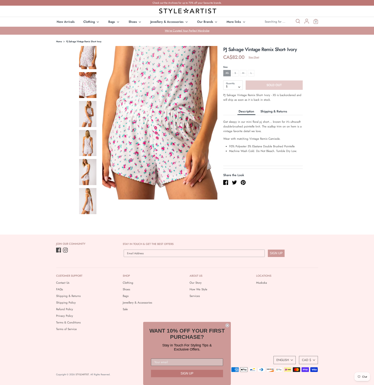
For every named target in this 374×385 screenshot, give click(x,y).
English (282, 360)
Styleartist (82, 374)
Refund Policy (64, 309)
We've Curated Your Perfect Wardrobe (187, 31)
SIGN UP (276, 253)
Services (195, 296)
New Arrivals (66, 21)
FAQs (59, 289)
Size (225, 67)
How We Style (198, 289)
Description (246, 111)
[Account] (306, 22)
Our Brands (205, 21)
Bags (112, 21)
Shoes (133, 21)
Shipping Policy (66, 302)
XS (227, 73)
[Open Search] (297, 21)
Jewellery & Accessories (167, 21)
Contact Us (62, 283)
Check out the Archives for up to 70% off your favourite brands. (187, 3)
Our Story (196, 283)
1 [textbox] (227, 86)
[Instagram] (66, 250)
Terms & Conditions (68, 322)
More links (234, 21)
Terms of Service (66, 329)
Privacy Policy (64, 316)
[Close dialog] (227, 325)
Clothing (89, 21)
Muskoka (261, 283)
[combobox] (233, 85)
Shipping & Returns (273, 111)
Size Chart (254, 57)
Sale (125, 309)
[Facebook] (59, 250)
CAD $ (306, 360)
